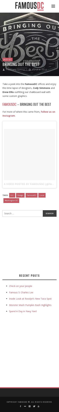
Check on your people (21, 286)
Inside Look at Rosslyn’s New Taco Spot (30, 298)
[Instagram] (29, 406)
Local (42, 195)
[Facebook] (20, 406)
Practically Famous (15, 69)
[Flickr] (25, 406)
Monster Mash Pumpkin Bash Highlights (30, 305)
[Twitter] (34, 406)
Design (20, 195)
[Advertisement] (30, 245)
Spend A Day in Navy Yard (23, 311)
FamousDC (31, 195)
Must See (7, 59)
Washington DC (11, 200)
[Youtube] (38, 406)
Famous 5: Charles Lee (21, 292)
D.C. (12, 195)
